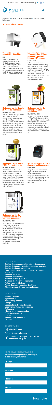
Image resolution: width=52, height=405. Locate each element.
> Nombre (9, 362)
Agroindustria (10, 299)
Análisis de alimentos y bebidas (21, 18)
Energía (8, 303)
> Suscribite (38, 398)
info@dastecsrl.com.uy (28, 2)
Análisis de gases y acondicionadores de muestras (25, 264)
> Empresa (9, 379)
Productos (6, 18)
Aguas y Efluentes (12, 296)
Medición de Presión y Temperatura (19, 281)
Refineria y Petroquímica (14, 317)
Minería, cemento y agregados (17, 311)
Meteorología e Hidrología (15, 283)
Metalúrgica (9, 309)
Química (8, 315)
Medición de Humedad (14, 277)
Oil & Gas (8, 320)
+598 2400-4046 (13, 2)
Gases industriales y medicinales (18, 305)
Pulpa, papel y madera (13, 313)
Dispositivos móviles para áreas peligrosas (21, 287)
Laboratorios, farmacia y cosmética (19, 307)
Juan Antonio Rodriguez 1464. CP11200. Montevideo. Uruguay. (24, 338)
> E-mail (8, 387)
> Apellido (9, 370)
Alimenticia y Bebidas (13, 301)
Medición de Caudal (12, 275)
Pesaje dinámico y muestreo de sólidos (20, 285)
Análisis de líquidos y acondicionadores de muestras (25, 266)
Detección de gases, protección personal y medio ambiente (24, 271)
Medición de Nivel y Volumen (16, 279)
